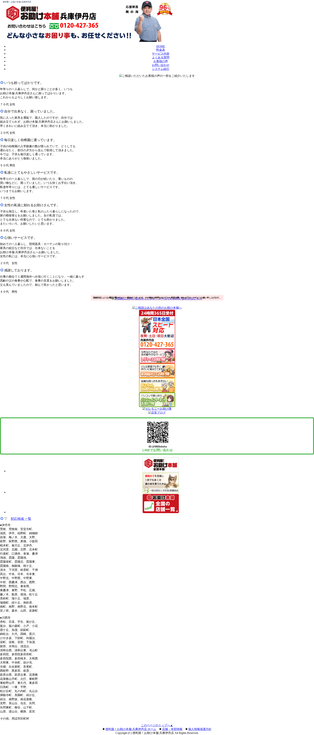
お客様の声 (160, 61)
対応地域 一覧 (21, 519)
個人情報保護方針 (200, 729)
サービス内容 (160, 53)
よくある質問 (160, 57)
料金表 (160, 49)
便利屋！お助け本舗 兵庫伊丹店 (17, 2)
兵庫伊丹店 (78, 16)
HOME (160, 46)
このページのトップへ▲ (157, 725)
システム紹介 (160, 68)
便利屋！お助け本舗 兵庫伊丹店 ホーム (130, 729)
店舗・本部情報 (172, 729)
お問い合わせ (160, 65)
